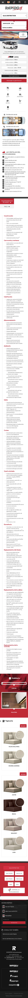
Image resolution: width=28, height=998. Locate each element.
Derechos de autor (18, 993)
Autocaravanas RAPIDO (14, 948)
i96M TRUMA (9, 879)
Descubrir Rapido (9, 906)
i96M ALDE (19, 879)
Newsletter (8, 915)
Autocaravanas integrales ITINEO (14, 976)
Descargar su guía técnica (14, 80)
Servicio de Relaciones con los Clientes (12, 938)
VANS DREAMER (14, 980)
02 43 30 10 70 (10, 957)
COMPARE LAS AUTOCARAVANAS (14, 891)
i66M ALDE (19, 873)
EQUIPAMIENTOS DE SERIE (7, 201)
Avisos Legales (8, 993)
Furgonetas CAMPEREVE (14, 985)
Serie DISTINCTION (14, 868)
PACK (6, 206)
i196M (17, 884)
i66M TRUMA (9, 873)
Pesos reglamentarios (14, 76)
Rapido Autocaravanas (14, 8)
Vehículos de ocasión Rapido (10, 934)
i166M (10, 884)
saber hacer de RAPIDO (11, 911)
